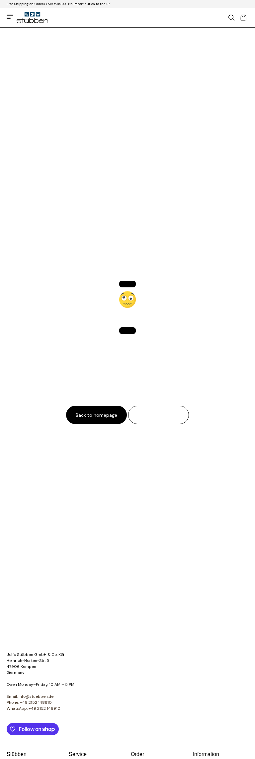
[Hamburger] (10, 17)
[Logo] (32, 18)
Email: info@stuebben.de (30, 696)
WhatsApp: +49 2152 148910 (33, 708)
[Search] (231, 18)
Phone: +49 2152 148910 (29, 702)
